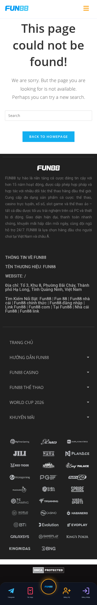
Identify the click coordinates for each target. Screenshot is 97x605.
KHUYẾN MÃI (22, 417)
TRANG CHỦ (21, 342)
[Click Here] (86, 9)
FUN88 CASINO (24, 372)
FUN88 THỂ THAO (26, 387)
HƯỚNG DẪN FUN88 (29, 357)
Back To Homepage (48, 136)
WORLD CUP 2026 (27, 402)
